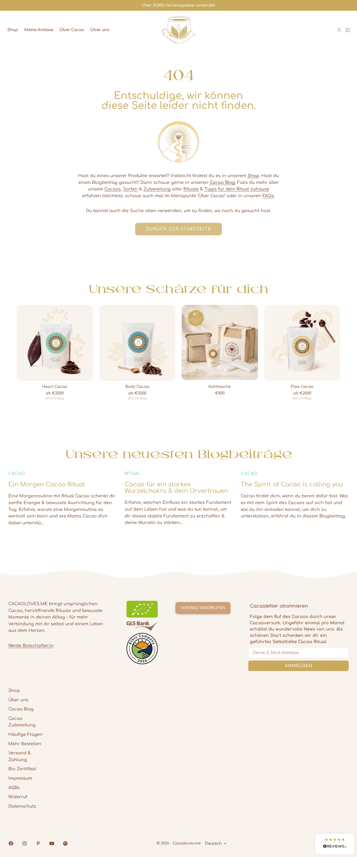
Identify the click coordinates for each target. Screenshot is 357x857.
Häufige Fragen (25, 734)
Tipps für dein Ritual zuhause (236, 189)
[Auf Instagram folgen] (24, 843)
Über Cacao (72, 30)
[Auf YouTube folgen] (51, 843)
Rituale (191, 189)
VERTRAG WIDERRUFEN (203, 608)
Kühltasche (220, 387)
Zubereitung (157, 189)
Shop (12, 30)
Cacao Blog (21, 709)
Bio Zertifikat (22, 769)
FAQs (268, 196)
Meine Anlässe (38, 30)
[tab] (179, 288)
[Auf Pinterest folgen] (38, 843)
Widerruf (17, 797)
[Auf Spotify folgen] (65, 843)
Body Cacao (137, 387)
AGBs (14, 787)
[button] (334, 844)
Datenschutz (22, 806)
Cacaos (112, 189)
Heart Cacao (54, 387)
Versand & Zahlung (19, 756)
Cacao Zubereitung (22, 722)
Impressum (20, 778)
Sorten (130, 189)
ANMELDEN (298, 665)
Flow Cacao (302, 387)
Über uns (99, 30)
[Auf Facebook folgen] (11, 843)
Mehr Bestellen (24, 744)
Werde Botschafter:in (31, 645)
